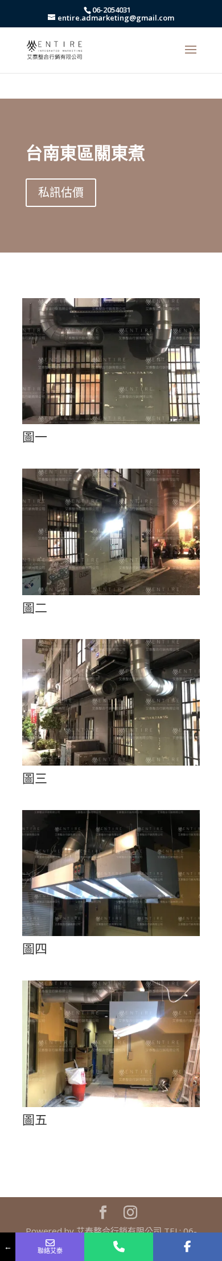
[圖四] (111, 932)
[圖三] (111, 761)
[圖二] (111, 591)
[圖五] (111, 1103)
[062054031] (118, 1246)
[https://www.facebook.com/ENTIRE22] (187, 1246)
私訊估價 (61, 192)
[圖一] (111, 420)
